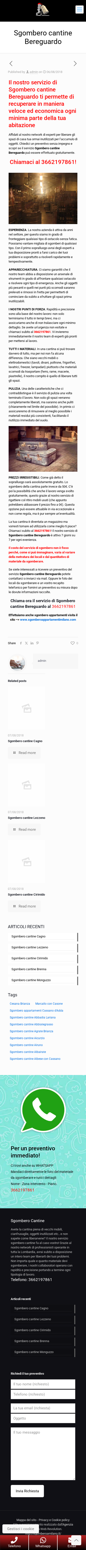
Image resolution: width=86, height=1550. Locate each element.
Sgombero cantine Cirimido (26, 894)
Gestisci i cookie (20, 1529)
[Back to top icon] (76, 1540)
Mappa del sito (26, 1520)
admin (34, 72)
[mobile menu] (79, 9)
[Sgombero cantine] (43, 9)
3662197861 (58, 162)
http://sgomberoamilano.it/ (43, 1533)
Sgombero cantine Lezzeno (26, 818)
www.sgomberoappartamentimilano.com (48, 619)
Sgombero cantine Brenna (28, 969)
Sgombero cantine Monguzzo (31, 980)
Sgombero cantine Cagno (25, 741)
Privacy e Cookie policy (54, 1520)
